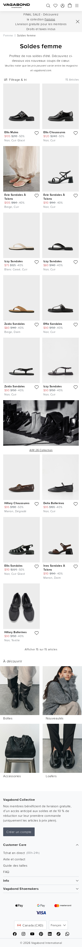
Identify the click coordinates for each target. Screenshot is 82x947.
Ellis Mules (11, 132)
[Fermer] (77, 22)
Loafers (51, 776)
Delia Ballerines (53, 503)
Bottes (8, 718)
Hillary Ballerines (15, 632)
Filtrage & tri (18, 79)
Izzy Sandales (13, 261)
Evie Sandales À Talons (15, 197)
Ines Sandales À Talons (54, 568)
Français (56, 925)
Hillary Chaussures (16, 503)
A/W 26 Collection (41, 450)
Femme (50, 19)
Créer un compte (18, 832)
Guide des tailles (15, 865)
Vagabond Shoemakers (21, 888)
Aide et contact (14, 859)
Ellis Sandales (13, 566)
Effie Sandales (52, 324)
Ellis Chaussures (54, 132)
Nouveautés (54, 718)
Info (6, 880)
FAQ (6, 872)
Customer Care (14, 845)
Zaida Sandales (14, 324)
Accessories (12, 776)
